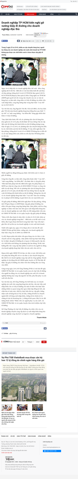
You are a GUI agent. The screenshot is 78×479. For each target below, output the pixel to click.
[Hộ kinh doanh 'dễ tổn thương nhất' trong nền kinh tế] (24, 407)
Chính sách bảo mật (6, 452)
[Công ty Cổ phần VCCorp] (10, 458)
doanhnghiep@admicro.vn (53, 447)
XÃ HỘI (8, 14)
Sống (49, 436)
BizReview (20, 6)
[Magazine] (3, 1)
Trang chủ (4, 436)
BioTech (44, 9)
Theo (24, 323)
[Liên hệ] (18, 41)
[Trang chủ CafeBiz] (1, 14)
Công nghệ (42, 436)
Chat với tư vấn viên (51, 451)
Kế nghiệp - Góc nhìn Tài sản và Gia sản (28, 9)
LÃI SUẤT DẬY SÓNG (31, 6)
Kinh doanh (29, 35)
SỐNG (52, 14)
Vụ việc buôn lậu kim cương (58, 9)
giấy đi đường (13, 333)
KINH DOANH (30, 14)
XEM (44, 342)
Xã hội (12, 436)
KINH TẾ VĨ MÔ (18, 14)
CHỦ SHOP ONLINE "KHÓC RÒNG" (50, 6)
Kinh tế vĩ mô (21, 436)
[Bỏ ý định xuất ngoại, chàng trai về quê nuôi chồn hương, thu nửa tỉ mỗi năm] (39, 407)
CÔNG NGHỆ (42, 14)
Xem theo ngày (15, 342)
